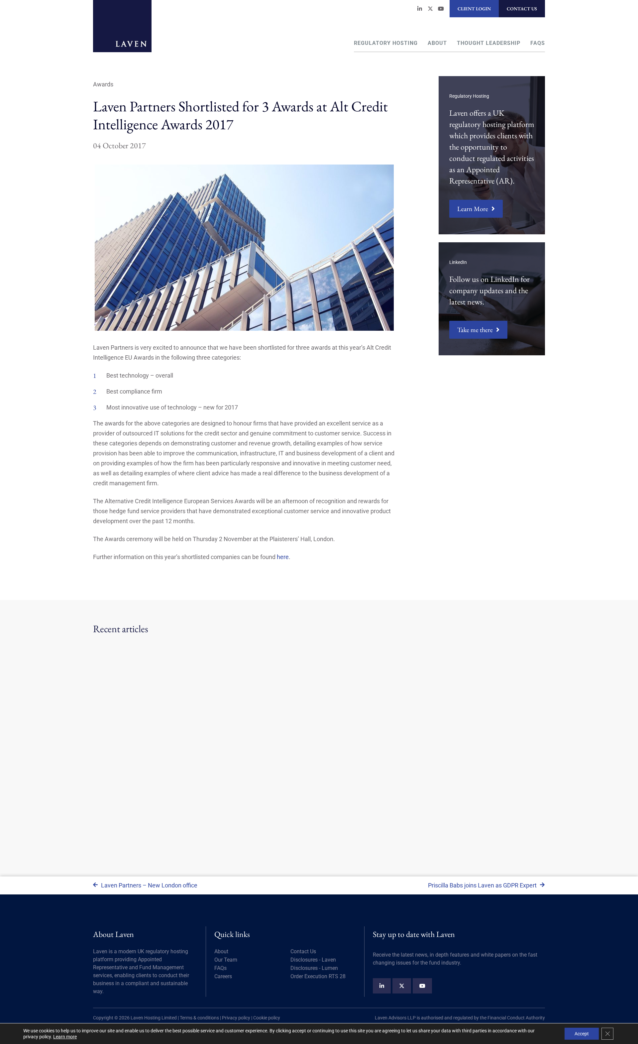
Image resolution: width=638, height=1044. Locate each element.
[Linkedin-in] (419, 8)
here (283, 556)
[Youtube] (441, 8)
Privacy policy (236, 1017)
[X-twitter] (430, 8)
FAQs (537, 43)
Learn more (65, 1036)
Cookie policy (266, 1017)
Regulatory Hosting (386, 43)
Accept (582, 1033)
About (437, 43)
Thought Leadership (488, 43)
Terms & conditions (199, 1017)
